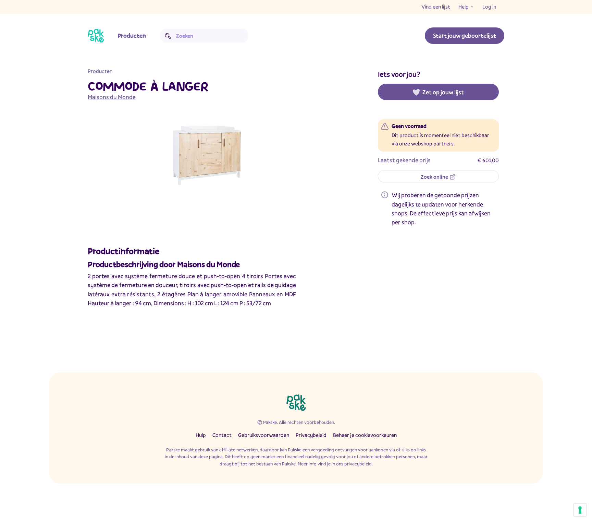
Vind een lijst (435, 6)
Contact (222, 434)
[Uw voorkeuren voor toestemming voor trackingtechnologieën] (580, 510)
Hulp (201, 434)
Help (463, 6)
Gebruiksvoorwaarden (263, 434)
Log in (489, 6)
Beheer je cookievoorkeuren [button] (365, 434)
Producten (132, 35)
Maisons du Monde (112, 97)
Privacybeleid (311, 434)
